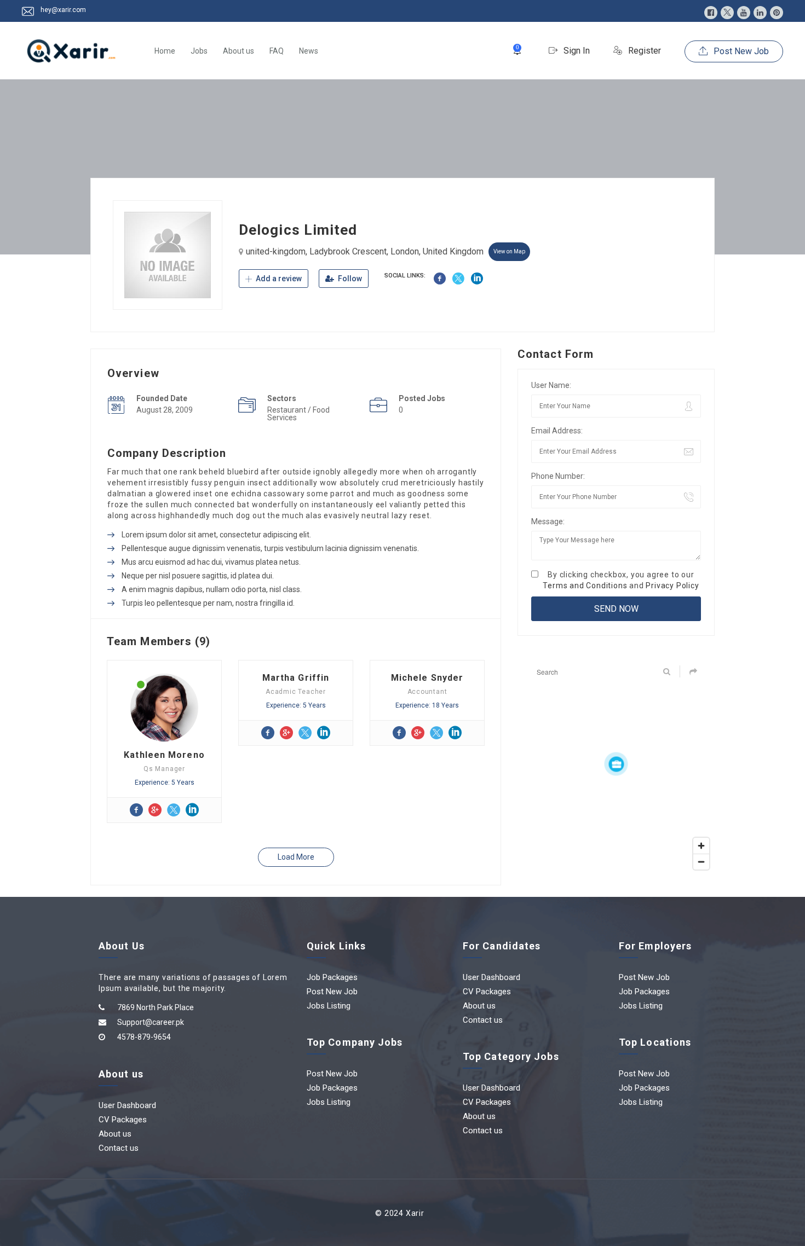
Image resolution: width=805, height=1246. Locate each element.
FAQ (276, 51)
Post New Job (740, 51)
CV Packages (123, 1120)
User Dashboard (127, 1105)
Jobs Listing (328, 1006)
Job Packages (332, 977)
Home (164, 51)
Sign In (575, 50)
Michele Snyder (427, 678)
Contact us (119, 1148)
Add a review (278, 278)
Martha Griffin (295, 678)
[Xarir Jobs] (71, 51)
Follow (349, 278)
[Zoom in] (701, 846)
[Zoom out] (701, 862)
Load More (296, 857)
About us (238, 51)
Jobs (199, 51)
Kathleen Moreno (164, 755)
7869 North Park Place (155, 1007)
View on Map (509, 251)
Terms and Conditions (585, 585)
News (308, 51)
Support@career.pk (150, 1022)
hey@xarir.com (63, 10)
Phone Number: (558, 476)
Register (643, 50)
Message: (548, 521)
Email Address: (557, 430)
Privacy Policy (672, 585)
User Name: (551, 385)
